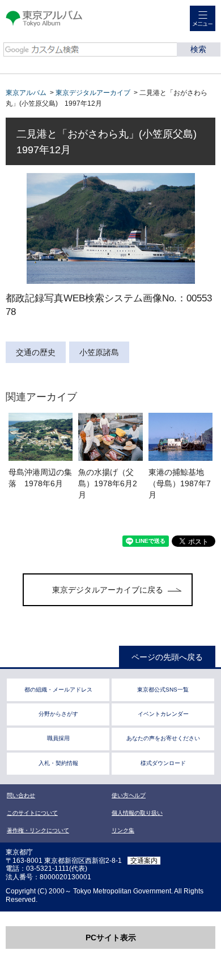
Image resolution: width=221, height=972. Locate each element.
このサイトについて (32, 813)
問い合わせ (21, 795)
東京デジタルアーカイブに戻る (107, 589)
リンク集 (123, 830)
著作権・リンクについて (38, 830)
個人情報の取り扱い (137, 813)
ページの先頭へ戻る (167, 657)
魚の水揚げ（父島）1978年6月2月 (107, 483)
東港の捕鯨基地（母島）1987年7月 (179, 483)
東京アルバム (26, 93)
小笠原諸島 (99, 352)
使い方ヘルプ (129, 795)
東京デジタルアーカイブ (93, 93)
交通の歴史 (36, 352)
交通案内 (144, 861)
